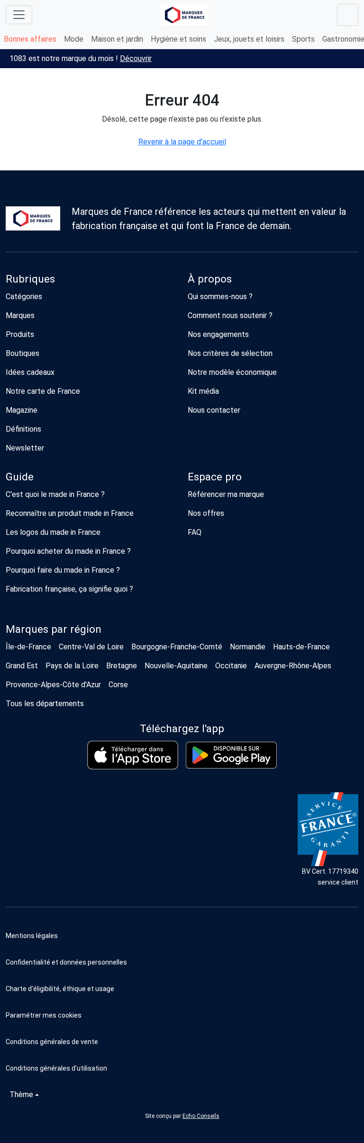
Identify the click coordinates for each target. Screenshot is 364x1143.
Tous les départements (45, 703)
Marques (20, 315)
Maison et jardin (117, 39)
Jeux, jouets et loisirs (249, 39)
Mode (73, 39)
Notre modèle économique (232, 372)
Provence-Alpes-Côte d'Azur (53, 684)
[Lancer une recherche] (347, 15)
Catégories (24, 296)
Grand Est (22, 665)
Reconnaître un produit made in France (70, 513)
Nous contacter (214, 410)
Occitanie (231, 665)
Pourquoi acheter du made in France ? (68, 551)
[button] (182, 1015)
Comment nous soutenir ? (230, 315)
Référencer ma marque (226, 494)
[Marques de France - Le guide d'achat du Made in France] (185, 15)
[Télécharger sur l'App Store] (132, 755)
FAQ (194, 532)
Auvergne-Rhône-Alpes (293, 665)
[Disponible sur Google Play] (231, 755)
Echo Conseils (200, 1116)
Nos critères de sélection (230, 353)
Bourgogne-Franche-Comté (176, 646)
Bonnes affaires (30, 39)
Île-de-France (28, 646)
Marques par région (53, 629)
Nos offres (206, 513)
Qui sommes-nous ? (220, 296)
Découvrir (136, 58)
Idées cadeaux (30, 372)
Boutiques (22, 353)
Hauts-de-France (301, 646)
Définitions (23, 429)
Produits (20, 334)
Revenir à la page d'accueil (182, 141)
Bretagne (121, 665)
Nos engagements (218, 334)
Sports (303, 39)
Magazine (21, 410)
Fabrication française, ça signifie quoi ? (69, 589)
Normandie (247, 646)
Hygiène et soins (178, 39)
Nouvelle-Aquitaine (176, 665)
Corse (118, 684)
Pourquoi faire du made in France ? (63, 570)
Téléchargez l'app (182, 728)
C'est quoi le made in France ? (55, 494)
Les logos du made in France (53, 532)
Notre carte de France (43, 391)
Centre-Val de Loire (91, 646)
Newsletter (25, 447)
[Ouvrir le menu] (19, 14)
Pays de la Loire (72, 665)
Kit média (203, 391)
